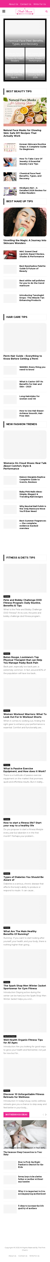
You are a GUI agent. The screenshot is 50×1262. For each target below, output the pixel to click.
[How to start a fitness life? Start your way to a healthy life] (25, 801)
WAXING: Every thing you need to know (32, 368)
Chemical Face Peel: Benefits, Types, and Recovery (25, 42)
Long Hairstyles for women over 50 (29, 397)
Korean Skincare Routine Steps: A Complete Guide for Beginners (32, 146)
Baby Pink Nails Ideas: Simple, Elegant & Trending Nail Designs (31, 494)
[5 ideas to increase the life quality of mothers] (10, 1209)
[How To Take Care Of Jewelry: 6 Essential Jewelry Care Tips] (10, 162)
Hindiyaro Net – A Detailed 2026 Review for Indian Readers (14, 57)
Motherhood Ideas (16, 1114)
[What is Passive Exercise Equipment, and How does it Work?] (25, 746)
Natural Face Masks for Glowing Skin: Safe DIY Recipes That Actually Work (22, 133)
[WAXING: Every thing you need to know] (10, 370)
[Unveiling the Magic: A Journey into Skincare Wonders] (25, 221)
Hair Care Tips (16, 317)
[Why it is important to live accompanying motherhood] (10, 1194)
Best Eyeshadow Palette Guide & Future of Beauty (32, 268)
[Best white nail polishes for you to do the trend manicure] (10, 283)
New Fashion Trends (21, 424)
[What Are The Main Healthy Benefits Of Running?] (25, 909)
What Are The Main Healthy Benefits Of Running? (20, 932)
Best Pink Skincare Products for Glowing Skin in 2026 (35, 74)
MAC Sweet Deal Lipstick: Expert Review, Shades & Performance (35, 57)
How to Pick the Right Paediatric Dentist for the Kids (30, 1164)
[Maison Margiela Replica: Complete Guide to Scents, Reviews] (10, 480)
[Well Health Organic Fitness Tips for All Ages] (25, 1018)
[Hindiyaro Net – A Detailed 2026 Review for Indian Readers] (10, 191)
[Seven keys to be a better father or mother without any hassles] (10, 1179)
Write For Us (39, 4)
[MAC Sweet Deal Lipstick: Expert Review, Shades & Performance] (10, 254)
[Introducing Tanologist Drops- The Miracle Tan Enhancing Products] (10, 298)
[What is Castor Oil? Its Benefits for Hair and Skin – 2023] (10, 384)
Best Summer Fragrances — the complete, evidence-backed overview (32, 524)
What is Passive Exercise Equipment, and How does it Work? (24, 770)
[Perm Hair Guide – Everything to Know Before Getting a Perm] (25, 337)
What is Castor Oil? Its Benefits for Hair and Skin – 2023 (31, 384)
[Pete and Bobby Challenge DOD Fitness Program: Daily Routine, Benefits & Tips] (25, 578)
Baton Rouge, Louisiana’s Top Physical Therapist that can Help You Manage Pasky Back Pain (22, 660)
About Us (13, 4)
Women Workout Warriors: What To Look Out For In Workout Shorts (25, 715)
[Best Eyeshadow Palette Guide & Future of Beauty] (10, 269)
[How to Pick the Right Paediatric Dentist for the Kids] (10, 1165)
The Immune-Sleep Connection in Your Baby (22, 1153)
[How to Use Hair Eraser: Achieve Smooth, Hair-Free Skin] (10, 414)
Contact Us (25, 4)
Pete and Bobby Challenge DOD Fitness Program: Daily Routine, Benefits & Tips (22, 603)
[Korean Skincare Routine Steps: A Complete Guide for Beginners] (10, 147)
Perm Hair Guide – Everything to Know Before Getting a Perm (22, 357)
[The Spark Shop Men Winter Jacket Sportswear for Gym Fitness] (25, 963)
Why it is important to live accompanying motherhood (32, 1192)
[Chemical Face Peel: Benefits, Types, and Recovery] (10, 176)
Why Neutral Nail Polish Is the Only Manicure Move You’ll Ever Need (32, 509)
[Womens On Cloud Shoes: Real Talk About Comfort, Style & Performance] (25, 444)
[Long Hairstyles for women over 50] (10, 399)
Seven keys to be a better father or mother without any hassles (30, 1179)
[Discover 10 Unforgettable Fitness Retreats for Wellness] (25, 1072)
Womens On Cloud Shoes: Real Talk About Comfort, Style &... (15, 74)
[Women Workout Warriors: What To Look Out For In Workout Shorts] (25, 692)
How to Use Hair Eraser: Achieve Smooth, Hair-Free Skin (31, 413)
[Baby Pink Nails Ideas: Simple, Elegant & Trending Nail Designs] (10, 495)
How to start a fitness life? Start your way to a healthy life (22, 824)
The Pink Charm (10, 1036)
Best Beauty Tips (19, 91)
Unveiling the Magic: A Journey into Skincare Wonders (24, 242)
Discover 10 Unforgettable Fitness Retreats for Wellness (23, 1095)
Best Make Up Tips (19, 201)
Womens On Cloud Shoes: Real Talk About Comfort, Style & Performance (24, 466)
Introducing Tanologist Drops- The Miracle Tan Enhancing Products (31, 298)
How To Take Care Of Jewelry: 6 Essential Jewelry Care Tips (30, 161)
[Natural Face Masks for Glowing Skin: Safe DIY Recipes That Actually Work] (25, 112)
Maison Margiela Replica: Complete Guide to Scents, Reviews (32, 479)
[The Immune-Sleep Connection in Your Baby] (25, 1134)
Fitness (6, 596)
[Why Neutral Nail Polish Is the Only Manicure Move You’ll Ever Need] (10, 509)
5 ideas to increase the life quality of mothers (31, 1207)
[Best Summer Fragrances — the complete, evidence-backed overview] (10, 524)
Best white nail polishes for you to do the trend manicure (32, 283)
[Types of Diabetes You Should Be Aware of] (25, 855)
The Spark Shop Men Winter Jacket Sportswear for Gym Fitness (24, 987)
